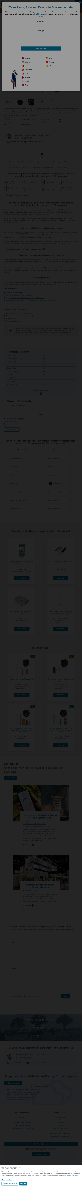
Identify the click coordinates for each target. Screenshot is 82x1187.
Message (41, 31)
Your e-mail (40, 22)
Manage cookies (7, 1180)
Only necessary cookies (10, 1183)
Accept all (23, 1183)
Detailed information (72, 1175)
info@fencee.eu (39, 14)
